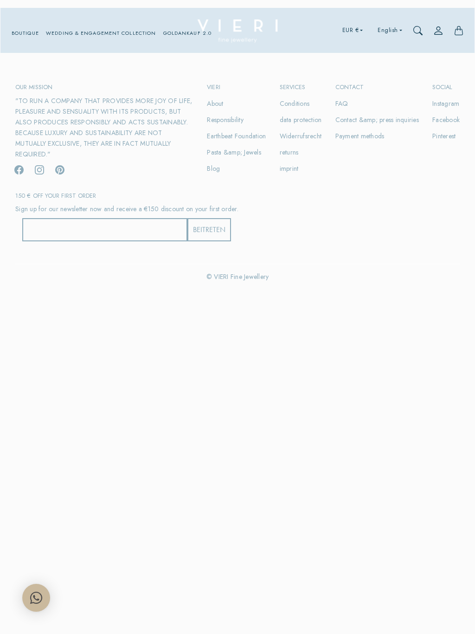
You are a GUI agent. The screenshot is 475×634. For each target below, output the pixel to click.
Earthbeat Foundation (236, 136)
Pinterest (444, 136)
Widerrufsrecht (301, 136)
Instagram (445, 103)
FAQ (341, 103)
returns (289, 152)
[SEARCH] (418, 30)
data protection (301, 119)
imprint (289, 168)
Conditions (295, 103)
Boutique (25, 33)
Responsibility (225, 119)
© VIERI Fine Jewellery (237, 276)
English (388, 30)
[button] (19, 170)
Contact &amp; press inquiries (377, 119)
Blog (213, 168)
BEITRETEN (209, 229)
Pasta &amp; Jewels (234, 152)
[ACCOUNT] (438, 30)
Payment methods (360, 136)
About (215, 103)
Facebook (446, 119)
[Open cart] (459, 30)
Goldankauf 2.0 (187, 33)
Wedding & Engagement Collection (101, 33)
